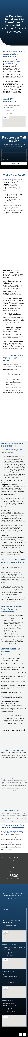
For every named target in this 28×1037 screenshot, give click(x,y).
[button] (14, 10)
